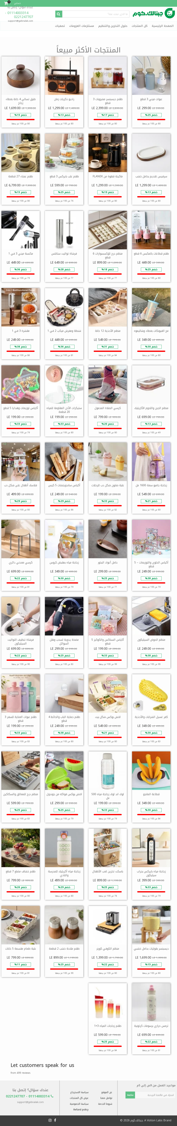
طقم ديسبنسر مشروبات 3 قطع (108, 101)
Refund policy (80, 1109)
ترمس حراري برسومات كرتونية (151, 1026)
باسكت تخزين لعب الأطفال (107, 871)
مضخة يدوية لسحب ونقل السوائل (64, 641)
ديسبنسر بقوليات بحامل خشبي (151, 948)
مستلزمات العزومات (81, 26)
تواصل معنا (106, 1098)
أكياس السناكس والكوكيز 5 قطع (107, 641)
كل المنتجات (139, 26)
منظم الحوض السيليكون (151, 639)
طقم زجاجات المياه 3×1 (107, 1026)
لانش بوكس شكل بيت (107, 717)
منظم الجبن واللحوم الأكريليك (151, 408)
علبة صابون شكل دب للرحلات (107, 485)
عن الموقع (106, 1092)
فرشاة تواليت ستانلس (64, 253)
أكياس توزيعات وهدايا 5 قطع (20, 408)
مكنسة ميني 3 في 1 (20, 253)
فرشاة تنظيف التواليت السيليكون (21, 641)
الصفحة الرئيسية (163, 26)
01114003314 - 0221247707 (19, 15)
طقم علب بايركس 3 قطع (64, 176)
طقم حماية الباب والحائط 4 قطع (64, 718)
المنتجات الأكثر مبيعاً (88, 50)
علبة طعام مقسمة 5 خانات (20, 948)
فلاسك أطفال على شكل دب (20, 485)
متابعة (130, 1095)
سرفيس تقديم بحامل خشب (151, 176)
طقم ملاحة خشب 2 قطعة (64, 948)
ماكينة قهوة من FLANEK (108, 176)
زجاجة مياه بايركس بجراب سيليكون (151, 873)
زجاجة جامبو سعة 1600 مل (151, 485)
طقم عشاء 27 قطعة (20, 176)
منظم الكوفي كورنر (107, 948)
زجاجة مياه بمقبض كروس (64, 562)
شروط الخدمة (105, 1104)
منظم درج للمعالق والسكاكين (20, 794)
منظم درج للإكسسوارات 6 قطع (108, 255)
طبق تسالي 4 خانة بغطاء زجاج (21, 101)
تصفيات (60, 26)
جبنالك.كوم (137, 1120)
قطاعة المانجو (151, 794)
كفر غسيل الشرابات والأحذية (151, 717)
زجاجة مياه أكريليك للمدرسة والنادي (64, 873)
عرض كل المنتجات (79, 1098)
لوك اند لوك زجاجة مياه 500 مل (107, 796)
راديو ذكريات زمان (64, 99)
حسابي (17, 3)
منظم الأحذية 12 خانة (107, 330)
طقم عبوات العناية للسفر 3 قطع (20, 718)
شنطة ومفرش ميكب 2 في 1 (64, 330)
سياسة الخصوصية (79, 1104)
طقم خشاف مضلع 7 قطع (20, 871)
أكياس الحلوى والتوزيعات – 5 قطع (151, 564)
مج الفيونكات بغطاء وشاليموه (151, 330)
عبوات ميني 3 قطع (151, 99)
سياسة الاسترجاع (79, 1092)
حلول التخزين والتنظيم (112, 26)
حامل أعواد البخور (108, 562)
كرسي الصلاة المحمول (108, 408)
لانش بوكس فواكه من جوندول (64, 794)
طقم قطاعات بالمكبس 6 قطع (151, 253)
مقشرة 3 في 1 (21, 330)
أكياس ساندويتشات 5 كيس (64, 485)
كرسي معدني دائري (20, 562)
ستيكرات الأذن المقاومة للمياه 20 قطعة (64, 410)
